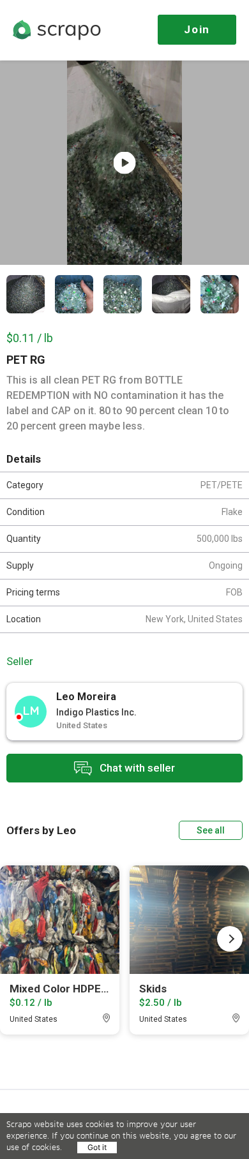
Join (197, 29)
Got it (97, 1147)
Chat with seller (136, 767)
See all (211, 830)
